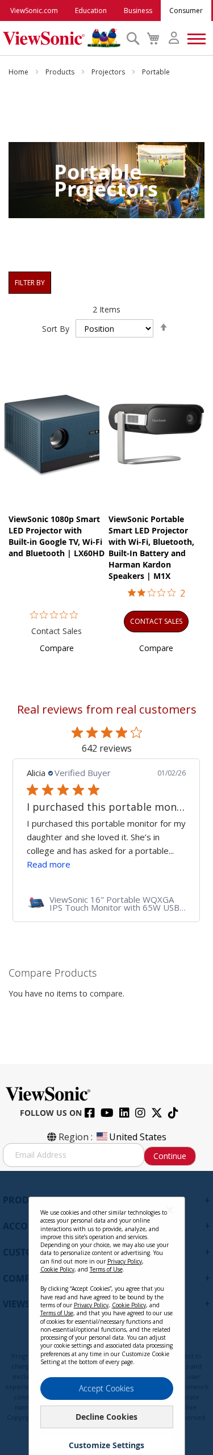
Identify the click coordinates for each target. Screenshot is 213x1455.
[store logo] (61, 38)
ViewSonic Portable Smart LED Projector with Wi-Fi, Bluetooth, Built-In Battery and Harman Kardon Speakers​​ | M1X (151, 547)
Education (91, 10)
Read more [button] (48, 864)
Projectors (109, 72)
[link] (106, 903)
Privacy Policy (124, 1261)
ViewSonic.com (34, 10)
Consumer (186, 10)
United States (137, 1137)
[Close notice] (170, 1210)
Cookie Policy (57, 1269)
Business (138, 10)
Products (60, 72)
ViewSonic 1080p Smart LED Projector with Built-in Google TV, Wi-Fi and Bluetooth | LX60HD (57, 536)
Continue (169, 1155)
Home (19, 72)
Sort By (55, 328)
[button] (57, 648)
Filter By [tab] (30, 282)
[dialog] (106, 1313)
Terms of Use (106, 1269)
